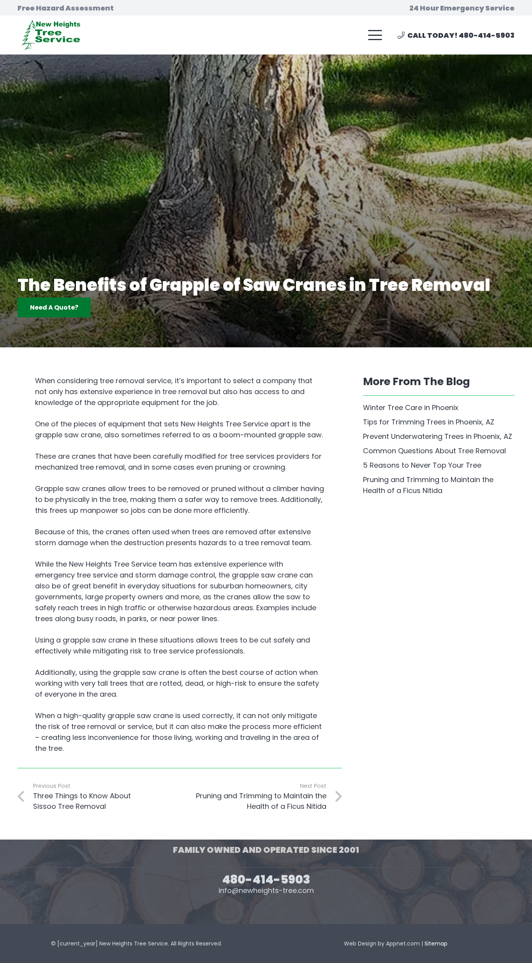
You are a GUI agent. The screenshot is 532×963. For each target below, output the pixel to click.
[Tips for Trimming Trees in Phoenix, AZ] (438, 422)
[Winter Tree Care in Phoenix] (438, 407)
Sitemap (436, 943)
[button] (375, 35)
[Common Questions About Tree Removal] (438, 450)
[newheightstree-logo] (49, 35)
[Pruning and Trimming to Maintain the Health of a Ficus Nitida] (438, 485)
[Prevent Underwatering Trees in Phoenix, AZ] (438, 436)
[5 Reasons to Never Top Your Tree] (438, 465)
